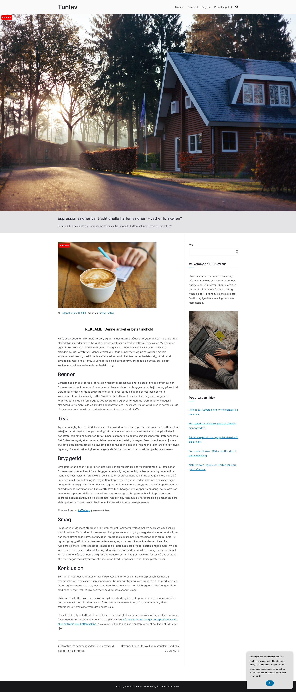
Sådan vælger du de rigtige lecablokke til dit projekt (213, 439)
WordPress (173, 686)
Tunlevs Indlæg (106, 313)
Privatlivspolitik (223, 7)
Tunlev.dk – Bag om (199, 7)
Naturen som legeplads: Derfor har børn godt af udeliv (212, 467)
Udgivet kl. (74, 313)
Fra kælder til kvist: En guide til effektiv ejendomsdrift (212, 426)
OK (269, 683)
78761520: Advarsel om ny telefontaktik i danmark (213, 412)
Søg (191, 244)
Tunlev (68, 7)
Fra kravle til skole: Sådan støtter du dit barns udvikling (212, 453)
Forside (179, 7)
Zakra (160, 686)
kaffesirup (84, 510)
